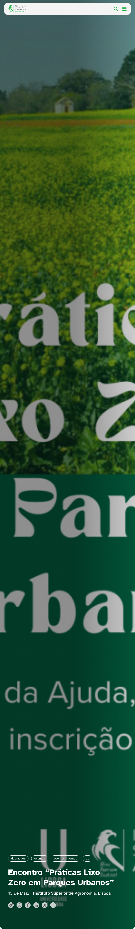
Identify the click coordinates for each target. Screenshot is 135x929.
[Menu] (124, 9)
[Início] (17, 7)
